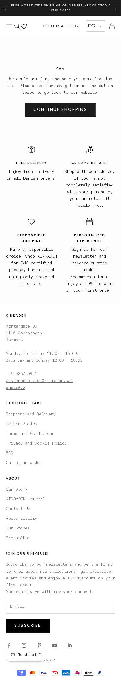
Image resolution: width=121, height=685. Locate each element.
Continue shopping (60, 110)
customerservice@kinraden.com (39, 381)
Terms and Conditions (30, 434)
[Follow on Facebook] (9, 645)
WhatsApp (15, 387)
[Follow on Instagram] (24, 645)
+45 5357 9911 (21, 374)
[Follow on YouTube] (55, 645)
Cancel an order (24, 463)
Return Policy (21, 424)
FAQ (9, 453)
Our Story (16, 489)
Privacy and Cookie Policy (36, 443)
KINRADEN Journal (25, 499)
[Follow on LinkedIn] (70, 645)
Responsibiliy (21, 519)
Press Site (17, 538)
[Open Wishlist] (24, 25)
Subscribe (27, 626)
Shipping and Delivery (31, 414)
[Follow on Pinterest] (39, 645)
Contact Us (18, 509)
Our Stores (18, 528)
